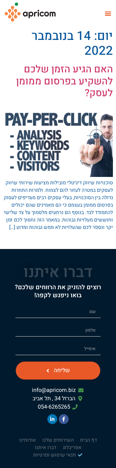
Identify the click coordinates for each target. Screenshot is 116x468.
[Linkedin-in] (52, 419)
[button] (108, 13)
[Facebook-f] (64, 419)
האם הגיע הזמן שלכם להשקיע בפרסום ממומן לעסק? (64, 81)
